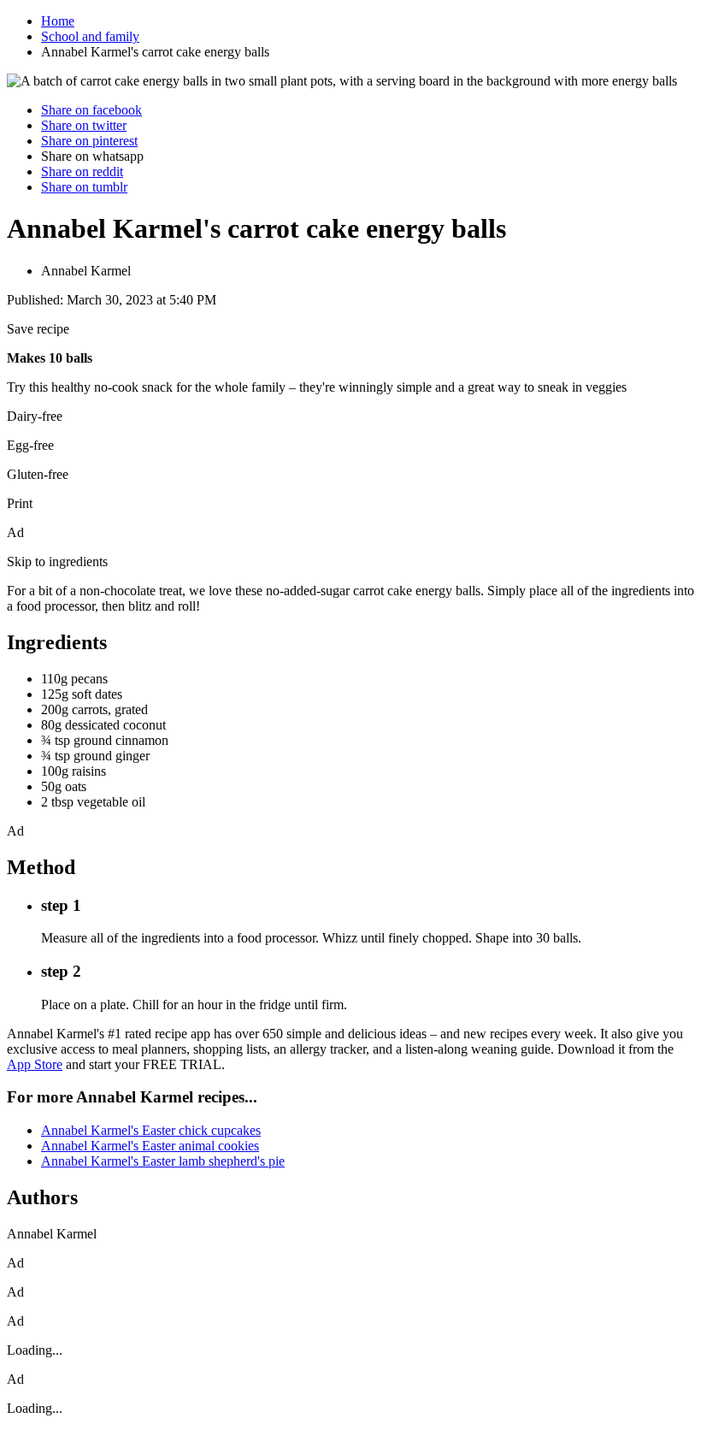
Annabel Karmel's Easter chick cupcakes (151, 1130)
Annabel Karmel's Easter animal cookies (150, 1145)
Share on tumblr (84, 187)
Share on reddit (82, 171)
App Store (34, 1064)
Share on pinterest (89, 140)
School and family (90, 36)
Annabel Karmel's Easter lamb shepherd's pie (163, 1161)
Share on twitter (84, 125)
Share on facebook (91, 110)
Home (57, 21)
